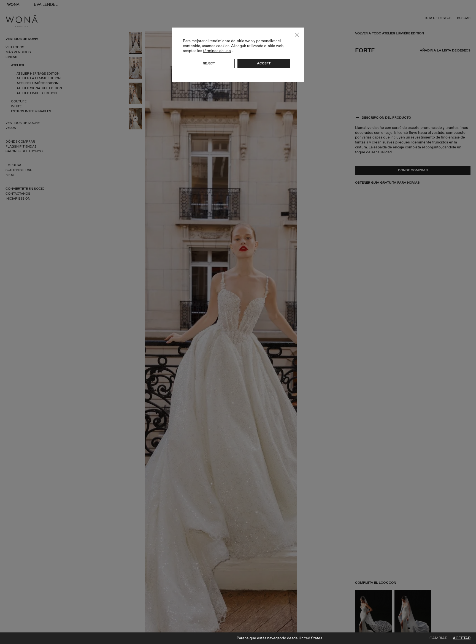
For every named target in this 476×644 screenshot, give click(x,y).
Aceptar (461, 638)
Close (297, 34)
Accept (264, 63)
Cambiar (438, 638)
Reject (209, 63)
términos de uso (217, 50)
